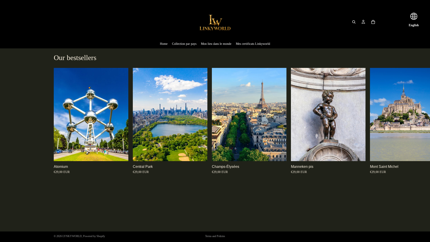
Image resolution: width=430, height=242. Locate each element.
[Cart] (373, 22)
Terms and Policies (215, 236)
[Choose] (121, 154)
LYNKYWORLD (72, 236)
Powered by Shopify (94, 236)
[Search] (354, 22)
